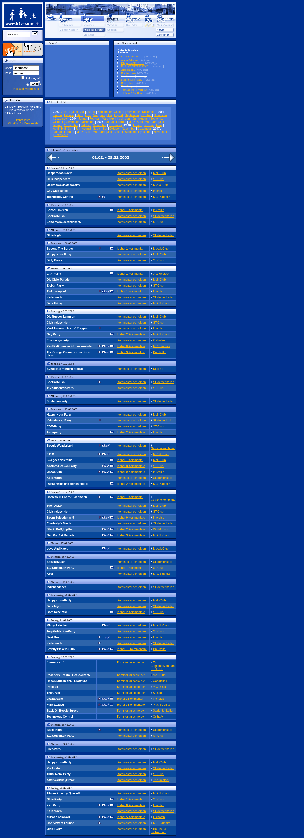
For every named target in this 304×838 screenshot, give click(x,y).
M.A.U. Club (161, 185)
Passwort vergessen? (27, 89)
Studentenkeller (163, 216)
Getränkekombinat (163, 448)
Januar (65, 112)
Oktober (119, 112)
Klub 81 (158, 368)
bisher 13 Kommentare (132, 649)
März (79, 115)
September (105, 112)
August (90, 112)
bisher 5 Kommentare (131, 704)
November (133, 112)
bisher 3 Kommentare (131, 352)
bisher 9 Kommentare (131, 472)
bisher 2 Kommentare (131, 334)
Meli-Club (159, 173)
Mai (95, 115)
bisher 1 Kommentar (130, 210)
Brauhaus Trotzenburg (158, 830)
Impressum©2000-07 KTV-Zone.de (23, 121)
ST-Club (158, 179)
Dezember (149, 112)
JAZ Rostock (161, 273)
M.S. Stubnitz (161, 197)
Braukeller (159, 352)
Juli (82, 112)
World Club (160, 529)
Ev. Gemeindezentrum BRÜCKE (163, 666)
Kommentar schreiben (131, 173)
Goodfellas (160, 681)
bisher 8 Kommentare (131, 346)
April (88, 115)
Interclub (158, 191)
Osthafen (159, 340)
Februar (69, 115)
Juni (75, 112)
